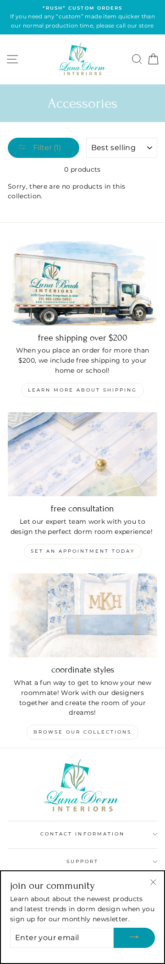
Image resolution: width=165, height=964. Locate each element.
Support (82, 861)
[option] (82, 17)
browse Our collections (82, 732)
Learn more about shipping (82, 390)
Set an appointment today (83, 551)
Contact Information (82, 834)
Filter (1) (46, 147)
